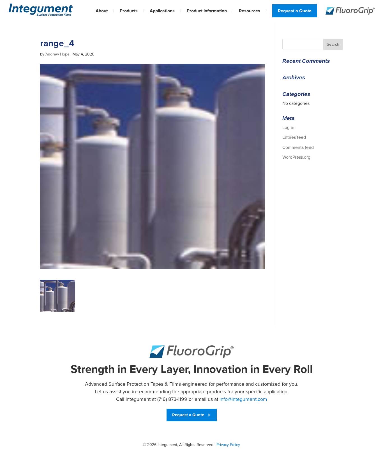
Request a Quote (295, 11)
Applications (162, 11)
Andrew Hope (57, 54)
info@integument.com (243, 399)
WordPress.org (296, 157)
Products (129, 11)
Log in (288, 127)
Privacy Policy (228, 445)
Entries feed (294, 137)
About (102, 11)
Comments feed (298, 147)
